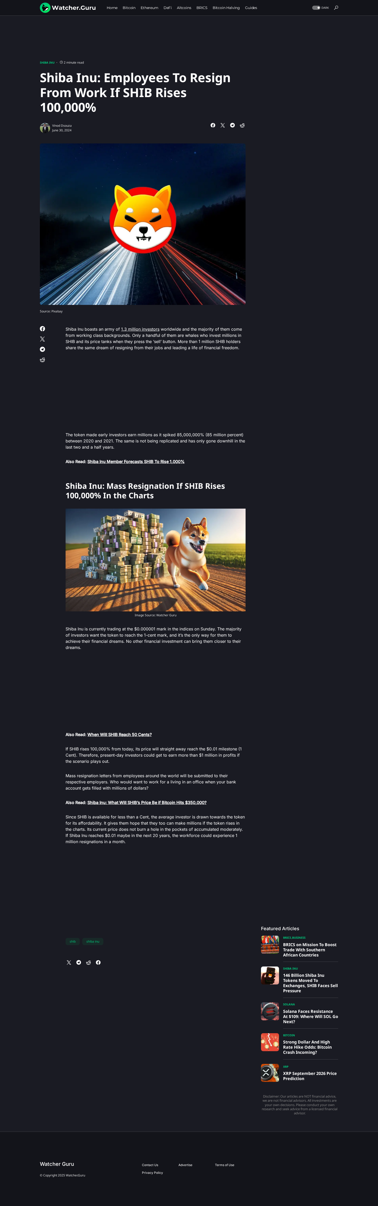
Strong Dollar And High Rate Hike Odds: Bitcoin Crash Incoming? (307, 1047)
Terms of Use (224, 1165)
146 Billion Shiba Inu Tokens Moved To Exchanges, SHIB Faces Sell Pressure (310, 983)
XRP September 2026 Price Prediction (310, 1076)
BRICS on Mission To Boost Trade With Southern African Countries (310, 949)
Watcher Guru (57, 1164)
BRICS (287, 937)
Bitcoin (289, 1035)
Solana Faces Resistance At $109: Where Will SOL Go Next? (310, 1016)
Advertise (185, 1165)
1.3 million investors (140, 329)
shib (73, 941)
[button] (320, 8)
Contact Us (150, 1165)
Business (298, 937)
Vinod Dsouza (62, 125)
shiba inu (92, 941)
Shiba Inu (47, 62)
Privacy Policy (152, 1173)
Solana (289, 1004)
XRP (286, 1066)
